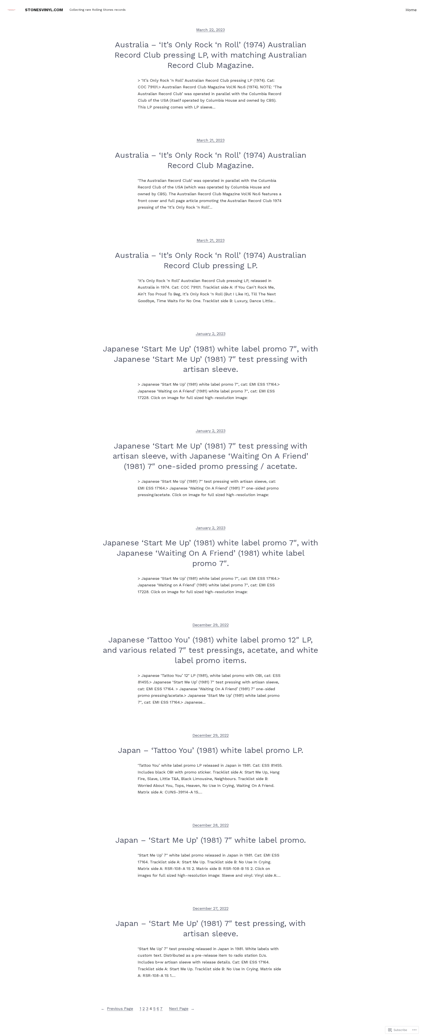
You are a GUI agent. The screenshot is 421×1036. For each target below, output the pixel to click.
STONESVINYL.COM (44, 9)
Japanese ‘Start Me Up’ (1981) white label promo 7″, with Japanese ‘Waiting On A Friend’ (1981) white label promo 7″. (210, 553)
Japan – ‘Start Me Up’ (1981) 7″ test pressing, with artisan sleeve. (211, 928)
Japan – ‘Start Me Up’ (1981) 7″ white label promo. (210, 840)
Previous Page (117, 1008)
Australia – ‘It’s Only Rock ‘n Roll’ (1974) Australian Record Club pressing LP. (210, 260)
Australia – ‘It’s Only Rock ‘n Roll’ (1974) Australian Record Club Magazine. (210, 160)
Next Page (181, 1008)
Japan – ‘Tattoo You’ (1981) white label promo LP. (210, 750)
